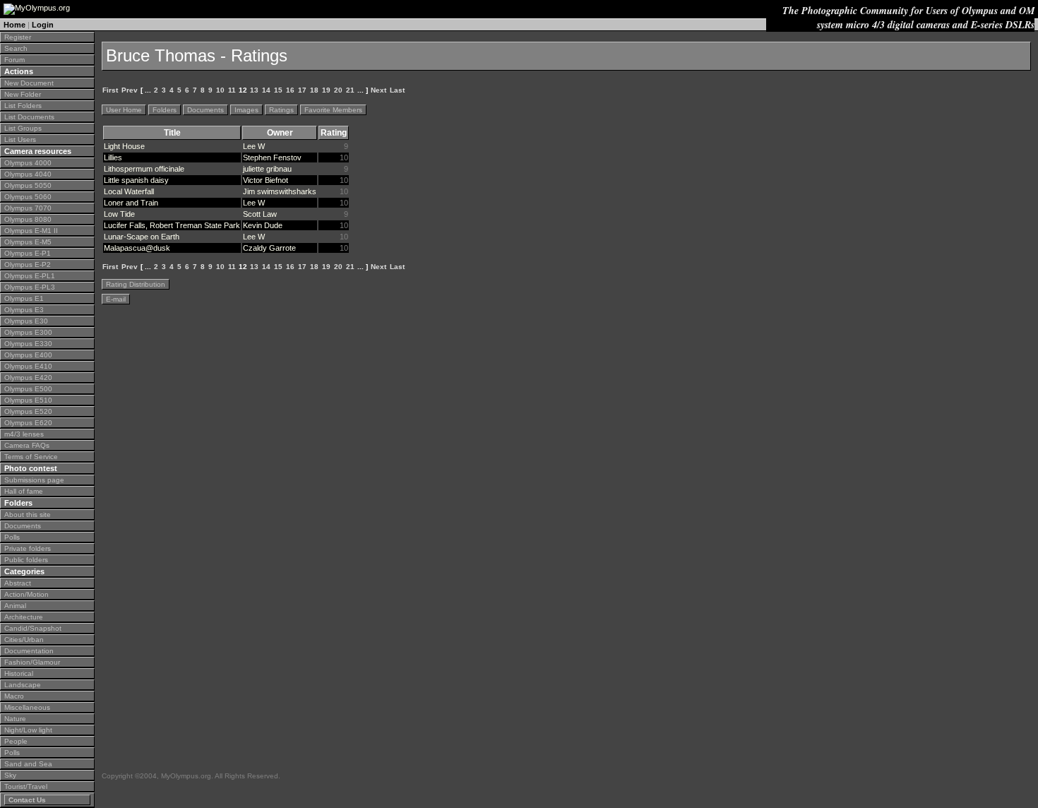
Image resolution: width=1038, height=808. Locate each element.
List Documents (29, 117)
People (16, 741)
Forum (14, 60)
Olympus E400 (28, 355)
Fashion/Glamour (32, 662)
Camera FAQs (26, 445)
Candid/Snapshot (32, 628)
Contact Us (27, 800)
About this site (27, 514)
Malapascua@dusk (137, 248)
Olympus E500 (28, 389)
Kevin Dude (262, 225)
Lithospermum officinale (144, 169)
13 (254, 90)
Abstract (17, 583)
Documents (22, 526)
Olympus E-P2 (27, 264)
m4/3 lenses (24, 434)
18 (314, 90)
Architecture (23, 617)
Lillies (113, 157)
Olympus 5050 (28, 185)
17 (302, 90)
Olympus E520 (28, 411)
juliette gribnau (267, 169)
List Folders (23, 105)
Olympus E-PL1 (29, 276)
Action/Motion (26, 594)
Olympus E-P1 (27, 253)
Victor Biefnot (265, 180)
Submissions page (34, 480)
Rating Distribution (135, 284)
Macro (14, 696)
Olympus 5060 (28, 197)
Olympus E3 (24, 310)
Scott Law (260, 214)
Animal (15, 606)
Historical (18, 673)
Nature (15, 719)
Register (17, 37)
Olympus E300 (28, 332)
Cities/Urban (24, 639)
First (110, 90)
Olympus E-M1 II (31, 230)
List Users (20, 139)
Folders (165, 110)
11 (232, 90)
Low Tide (119, 214)
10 (220, 90)
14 (266, 90)
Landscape (22, 685)
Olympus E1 (24, 298)
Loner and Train (131, 202)
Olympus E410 (28, 366)
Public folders (26, 560)
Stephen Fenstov (272, 157)
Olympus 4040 (28, 174)
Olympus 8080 (28, 219)
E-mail (116, 299)
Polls (12, 537)
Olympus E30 (26, 321)
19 (326, 90)
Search (16, 48)
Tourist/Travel (25, 786)
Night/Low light (28, 730)
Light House (124, 146)
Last (397, 90)
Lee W (254, 146)
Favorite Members (333, 110)
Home (14, 24)
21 (350, 90)
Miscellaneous (27, 707)
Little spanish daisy (136, 180)
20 (338, 90)
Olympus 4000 (28, 163)
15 (278, 90)
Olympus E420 (28, 377)
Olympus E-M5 (28, 242)
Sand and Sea (28, 764)
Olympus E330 (28, 343)
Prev (129, 90)
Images (246, 110)
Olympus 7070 (28, 208)
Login (43, 24)
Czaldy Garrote (269, 248)
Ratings (281, 110)
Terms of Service (31, 457)
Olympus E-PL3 (29, 287)
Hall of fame (23, 491)
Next (378, 90)
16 (290, 90)
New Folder (22, 94)
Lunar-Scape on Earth (141, 236)
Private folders (27, 548)
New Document (29, 83)
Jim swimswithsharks (279, 191)
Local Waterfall (129, 191)
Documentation (29, 651)
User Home (124, 110)
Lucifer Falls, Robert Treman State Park (172, 225)
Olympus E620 (28, 423)
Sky (10, 775)
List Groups (23, 128)
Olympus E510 (28, 400)
